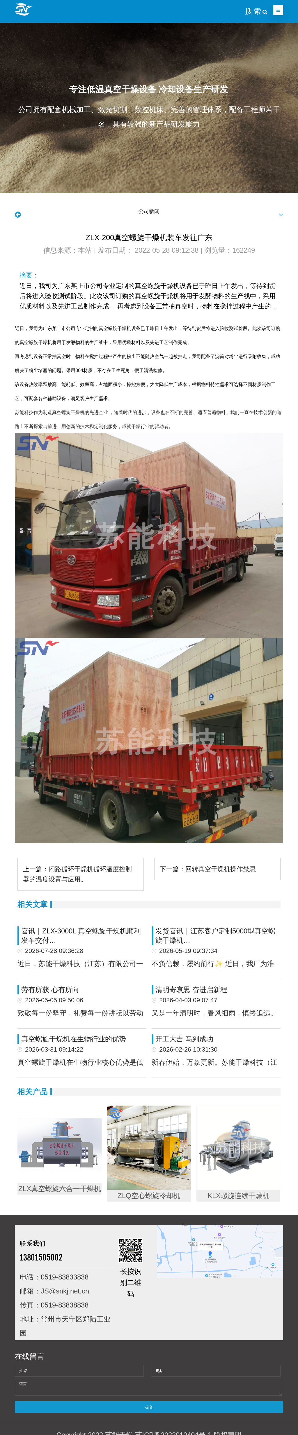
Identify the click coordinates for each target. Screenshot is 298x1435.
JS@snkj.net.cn (65, 1291)
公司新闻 (149, 211)
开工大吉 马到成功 (184, 1039)
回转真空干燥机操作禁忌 (220, 869)
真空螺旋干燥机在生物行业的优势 (73, 1039)
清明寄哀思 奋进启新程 (191, 990)
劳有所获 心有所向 (50, 990)
